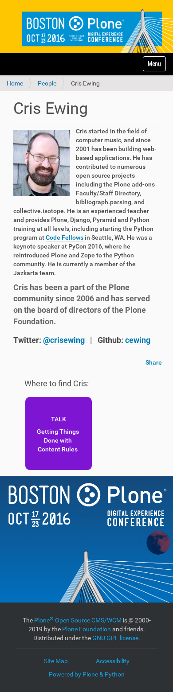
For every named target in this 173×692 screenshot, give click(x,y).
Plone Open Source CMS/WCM (78, 620)
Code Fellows (64, 237)
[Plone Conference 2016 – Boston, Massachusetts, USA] (86, 26)
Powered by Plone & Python (87, 674)
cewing (137, 340)
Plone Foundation (86, 629)
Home (15, 83)
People (47, 83)
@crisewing (64, 340)
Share (153, 362)
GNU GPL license (115, 637)
